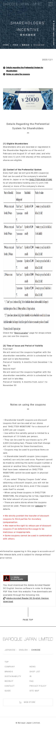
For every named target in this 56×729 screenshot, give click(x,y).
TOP (7, 662)
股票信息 (26, 45)
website (39, 506)
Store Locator (21, 333)
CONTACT (9, 686)
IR (30, 676)
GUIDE (8, 691)
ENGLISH (23, 650)
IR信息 (15, 45)
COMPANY (10, 667)
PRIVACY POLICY (38, 686)
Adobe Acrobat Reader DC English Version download (26, 600)
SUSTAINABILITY (13, 676)
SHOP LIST (35, 672)
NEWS (33, 667)
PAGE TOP (28, 620)
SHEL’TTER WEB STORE (40, 180)
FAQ (32, 681)
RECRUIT (9, 681)
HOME (6, 45)
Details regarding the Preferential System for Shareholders (24, 69)
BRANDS (9, 672)
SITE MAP (34, 691)
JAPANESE (10, 650)
